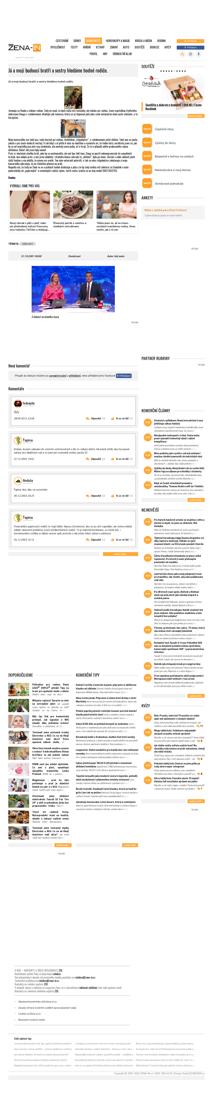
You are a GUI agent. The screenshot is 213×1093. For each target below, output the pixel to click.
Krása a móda (143, 40)
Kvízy (168, 47)
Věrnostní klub (122, 54)
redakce (56, 974)
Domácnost (93, 40)
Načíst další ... (120, 554)
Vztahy (100, 47)
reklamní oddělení (88, 988)
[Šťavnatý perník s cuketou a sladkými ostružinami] (73, 204)
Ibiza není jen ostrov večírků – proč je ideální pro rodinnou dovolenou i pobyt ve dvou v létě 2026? (44, 1049)
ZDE (60, 970)
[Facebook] (198, 54)
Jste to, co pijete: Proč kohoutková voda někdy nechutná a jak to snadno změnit (105, 1065)
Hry (105, 54)
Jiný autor (119, 256)
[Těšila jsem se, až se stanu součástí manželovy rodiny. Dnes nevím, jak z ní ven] (117, 204)
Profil (94, 54)
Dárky (77, 40)
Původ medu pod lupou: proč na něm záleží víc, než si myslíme (166, 1060)
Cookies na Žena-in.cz (29, 1014)
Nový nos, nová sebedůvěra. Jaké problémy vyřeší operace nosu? (166, 1043)
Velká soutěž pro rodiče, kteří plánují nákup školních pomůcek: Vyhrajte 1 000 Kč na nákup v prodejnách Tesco (173, 105)
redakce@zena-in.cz (85, 977)
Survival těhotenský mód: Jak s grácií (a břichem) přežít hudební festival (44, 1043)
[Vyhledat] (182, 54)
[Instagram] (190, 54)
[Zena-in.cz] (26, 47)
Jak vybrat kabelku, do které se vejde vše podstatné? (41, 1054)
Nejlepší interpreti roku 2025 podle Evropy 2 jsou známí (42, 1065)
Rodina (161, 40)
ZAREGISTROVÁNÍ (57, 376)
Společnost (57, 47)
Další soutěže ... (196, 116)
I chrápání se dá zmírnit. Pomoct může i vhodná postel (103, 1043)
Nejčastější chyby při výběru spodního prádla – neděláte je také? (105, 1054)
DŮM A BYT (27, 244)
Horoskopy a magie (118, 40)
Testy (74, 47)
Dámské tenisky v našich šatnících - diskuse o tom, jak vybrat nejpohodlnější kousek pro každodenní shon (105, 1049)
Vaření (87, 47)
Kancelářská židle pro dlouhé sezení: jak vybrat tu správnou (105, 1060)
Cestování (62, 40)
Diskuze (154, 47)
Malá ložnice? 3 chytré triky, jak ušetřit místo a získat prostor (166, 1065)
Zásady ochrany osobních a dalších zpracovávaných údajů (47, 1008)
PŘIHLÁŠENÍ (75, 376)
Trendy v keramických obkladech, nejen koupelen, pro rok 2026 (166, 1054)
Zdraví (114, 47)
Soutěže (140, 47)
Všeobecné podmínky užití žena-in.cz (37, 1001)
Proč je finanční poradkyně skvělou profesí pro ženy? (40, 1060)
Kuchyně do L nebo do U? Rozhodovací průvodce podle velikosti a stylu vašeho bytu (166, 1049)
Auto (126, 47)
